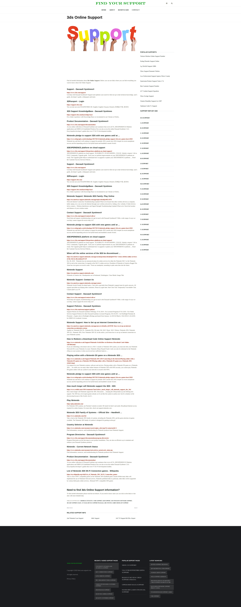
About (112, 10)
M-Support (144, 184)
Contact (136, 10)
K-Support (144, 173)
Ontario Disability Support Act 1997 (151, 101)
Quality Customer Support (105, 598)
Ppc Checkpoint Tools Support (106, 580)
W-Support (144, 234)
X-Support (144, 239)
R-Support (144, 209)
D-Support (144, 138)
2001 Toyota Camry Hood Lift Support (116, 503)
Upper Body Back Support (133, 585)
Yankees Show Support (158, 572)
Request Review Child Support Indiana (131, 579)
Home (103, 10)
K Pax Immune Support (103, 576)
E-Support (144, 143)
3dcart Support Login (74, 503)
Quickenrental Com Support (160, 568)
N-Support (144, 189)
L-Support (144, 179)
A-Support (144, 123)
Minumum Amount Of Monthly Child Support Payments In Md (160, 581)
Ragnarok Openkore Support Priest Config (160, 587)
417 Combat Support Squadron (149, 91)
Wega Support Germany (158, 576)
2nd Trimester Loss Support (75, 518)
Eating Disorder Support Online (149, 61)
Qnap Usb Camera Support (104, 594)
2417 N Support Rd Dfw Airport (125, 518)
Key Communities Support (104, 572)
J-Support (144, 168)
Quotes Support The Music (159, 564)
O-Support (144, 194)
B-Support (144, 128)
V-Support (144, 229)
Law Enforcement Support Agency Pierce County (155, 76)
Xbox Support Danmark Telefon (150, 71)
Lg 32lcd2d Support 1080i (148, 66)
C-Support (144, 133)
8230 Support (107, 500)
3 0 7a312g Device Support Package (93, 503)
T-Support (144, 219)
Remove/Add (123, 10)
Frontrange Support (102, 590)
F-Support (144, 148)
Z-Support (144, 250)
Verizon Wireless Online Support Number (152, 56)
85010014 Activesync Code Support (91, 500)
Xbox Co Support (129, 565)
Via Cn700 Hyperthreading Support (133, 571)
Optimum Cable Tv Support (148, 106)
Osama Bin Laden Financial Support (133, 591)
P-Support (144, 199)
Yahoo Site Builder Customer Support (105, 585)
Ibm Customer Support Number (149, 86)
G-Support (144, 153)
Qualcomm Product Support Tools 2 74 (152, 81)
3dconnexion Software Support (121, 500)
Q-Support (144, 204)
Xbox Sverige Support (147, 96)
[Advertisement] (102, 66)
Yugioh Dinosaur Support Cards (161, 592)
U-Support (144, 224)
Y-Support (144, 245)
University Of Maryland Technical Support (104, 567)
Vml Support (155, 596)
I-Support (144, 163)
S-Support (144, 214)
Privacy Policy (71, 579)
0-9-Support (145, 118)
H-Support (144, 158)
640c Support (95, 518)
